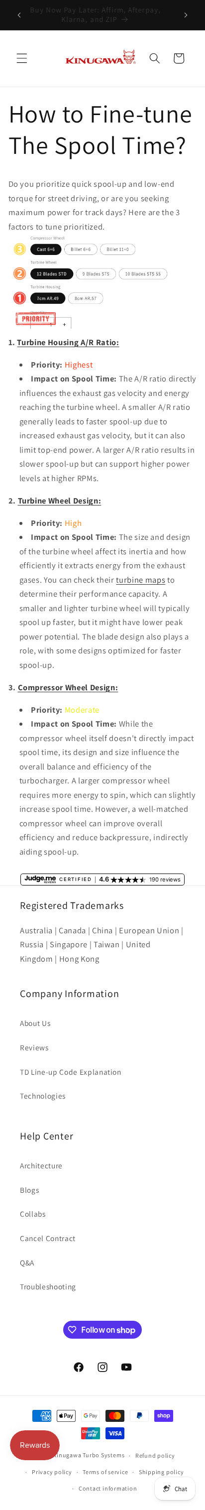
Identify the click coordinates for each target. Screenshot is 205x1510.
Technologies (43, 1096)
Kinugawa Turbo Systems (88, 1455)
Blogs (29, 1190)
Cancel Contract (48, 1238)
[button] (22, 58)
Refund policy (155, 1455)
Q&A (27, 1262)
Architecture (41, 1165)
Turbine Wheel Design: (60, 500)
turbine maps (140, 579)
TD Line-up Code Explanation (70, 1072)
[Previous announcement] (19, 15)
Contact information (108, 1488)
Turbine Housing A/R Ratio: (68, 342)
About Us (35, 1023)
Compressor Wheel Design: (68, 687)
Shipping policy (161, 1472)
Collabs (33, 1214)
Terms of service (105, 1472)
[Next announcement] (186, 15)
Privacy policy (52, 1472)
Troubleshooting (48, 1286)
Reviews (34, 1047)
